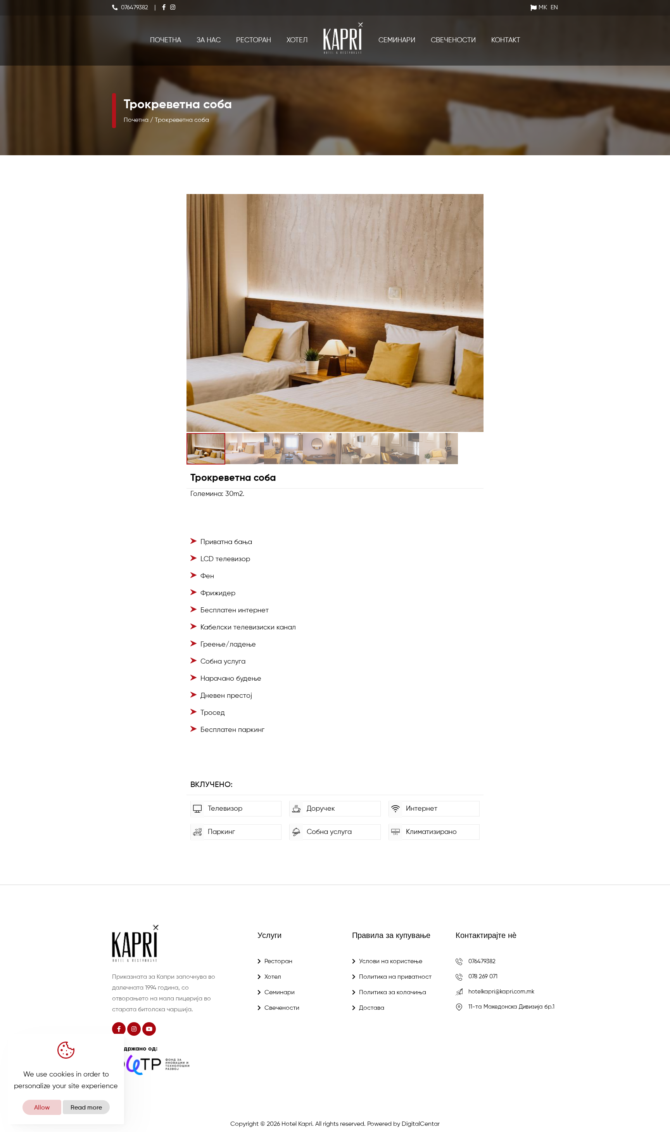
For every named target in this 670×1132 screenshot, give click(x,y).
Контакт (505, 40)
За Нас (209, 40)
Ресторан (253, 40)
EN (554, 8)
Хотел (297, 40)
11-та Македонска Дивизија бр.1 (511, 1007)
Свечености (453, 40)
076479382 (482, 961)
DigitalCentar (421, 1124)
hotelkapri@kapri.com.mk (501, 992)
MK (543, 8)
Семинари (396, 40)
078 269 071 (482, 976)
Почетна (165, 40)
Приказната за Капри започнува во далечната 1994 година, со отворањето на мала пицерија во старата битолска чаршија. (163, 993)
